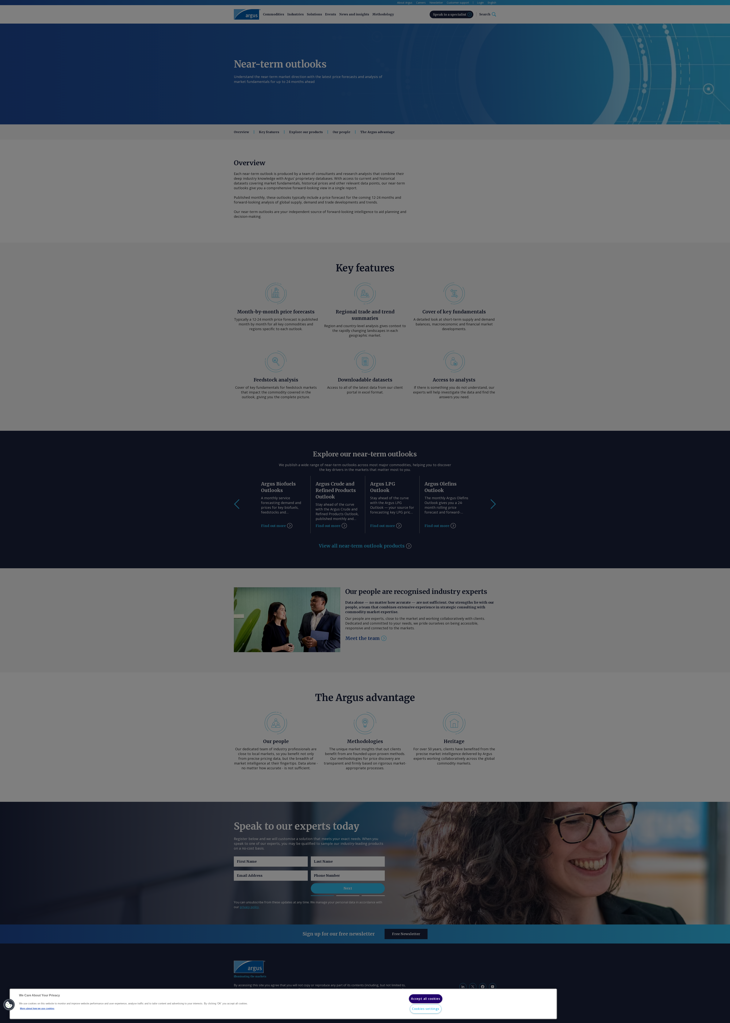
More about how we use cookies (37, 1009)
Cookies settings (425, 1009)
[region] (283, 1004)
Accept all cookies (425, 999)
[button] (9, 1005)
